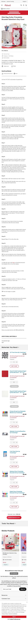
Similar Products (8, 531)
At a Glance (5, 50)
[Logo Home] (7, 5)
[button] (14, 619)
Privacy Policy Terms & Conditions (9, 613)
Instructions (6, 71)
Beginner (6, 564)
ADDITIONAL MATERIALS (9, 336)
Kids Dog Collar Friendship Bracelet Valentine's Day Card (13, 18)
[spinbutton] (14, 362)
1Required (12, 359)
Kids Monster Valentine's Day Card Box (10, 553)
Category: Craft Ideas (8, 55)
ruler (3, 342)
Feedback (15, 573)
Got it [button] (14, 616)
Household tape (6, 341)
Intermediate (6, 57)
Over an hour (6, 54)
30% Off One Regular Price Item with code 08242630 (17, 356)
